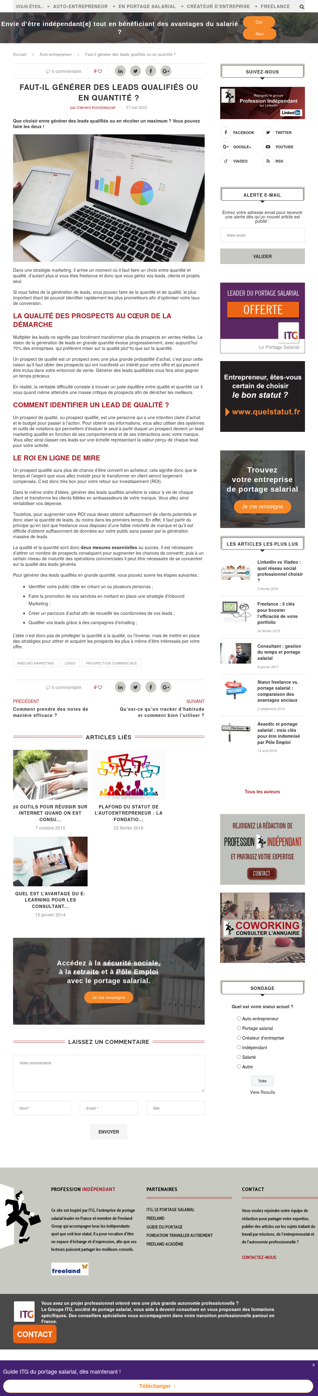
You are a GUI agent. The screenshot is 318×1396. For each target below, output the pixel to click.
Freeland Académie (165, 1244)
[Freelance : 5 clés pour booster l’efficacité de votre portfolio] (235, 604)
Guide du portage (165, 1227)
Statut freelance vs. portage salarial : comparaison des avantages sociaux (277, 691)
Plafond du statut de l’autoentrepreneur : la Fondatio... (129, 812)
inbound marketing (35, 662)
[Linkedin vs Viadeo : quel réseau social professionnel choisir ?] (235, 562)
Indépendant (254, 1047)
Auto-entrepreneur (80, 6)
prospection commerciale (111, 662)
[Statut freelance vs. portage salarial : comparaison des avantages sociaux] (235, 682)
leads (70, 662)
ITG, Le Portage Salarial (170, 1209)
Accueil (19, 54)
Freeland (156, 1218)
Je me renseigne (108, 997)
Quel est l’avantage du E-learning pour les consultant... (50, 899)
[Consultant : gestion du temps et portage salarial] (235, 646)
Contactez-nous (259, 1257)
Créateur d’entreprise (218, 6)
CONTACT (34, 1334)
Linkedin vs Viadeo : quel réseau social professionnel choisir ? (280, 571)
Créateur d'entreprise (263, 1038)
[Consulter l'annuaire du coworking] (262, 896)
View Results (262, 1092)
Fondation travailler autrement (180, 1235)
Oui (259, 22)
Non (260, 33)
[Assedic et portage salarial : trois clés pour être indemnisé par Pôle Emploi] (235, 724)
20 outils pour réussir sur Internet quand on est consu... (50, 812)
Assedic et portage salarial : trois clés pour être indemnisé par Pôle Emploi (278, 733)
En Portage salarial (147, 6)
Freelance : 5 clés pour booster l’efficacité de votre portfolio (277, 613)
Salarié (249, 1057)
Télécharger (155, 1386)
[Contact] (262, 818)
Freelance (275, 6)
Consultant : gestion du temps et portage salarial (279, 652)
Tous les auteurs (262, 791)
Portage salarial (257, 1028)
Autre (247, 1066)
